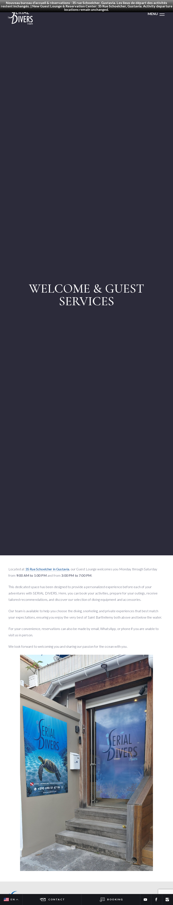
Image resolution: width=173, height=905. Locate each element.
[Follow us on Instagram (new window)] (167, 899)
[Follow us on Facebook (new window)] (156, 899)
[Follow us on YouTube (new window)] (145, 899)
